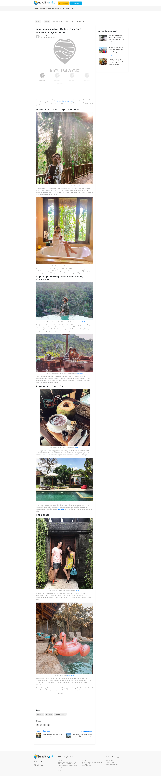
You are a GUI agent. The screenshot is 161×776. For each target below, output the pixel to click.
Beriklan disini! (63, 3)
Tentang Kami (109, 760)
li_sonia (74, 502)
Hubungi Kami (110, 762)
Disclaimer (109, 767)
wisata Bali (61, 509)
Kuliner (36, 8)
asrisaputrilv (74, 265)
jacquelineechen (71, 675)
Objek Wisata (43, 8)
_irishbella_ (77, 185)
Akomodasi (51, 8)
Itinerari (68, 8)
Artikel (62, 8)
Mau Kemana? (75, 3)
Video (73, 8)
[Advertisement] (66, 91)
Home (38, 21)
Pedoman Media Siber (112, 764)
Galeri (57, 8)
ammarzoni (80, 373)
